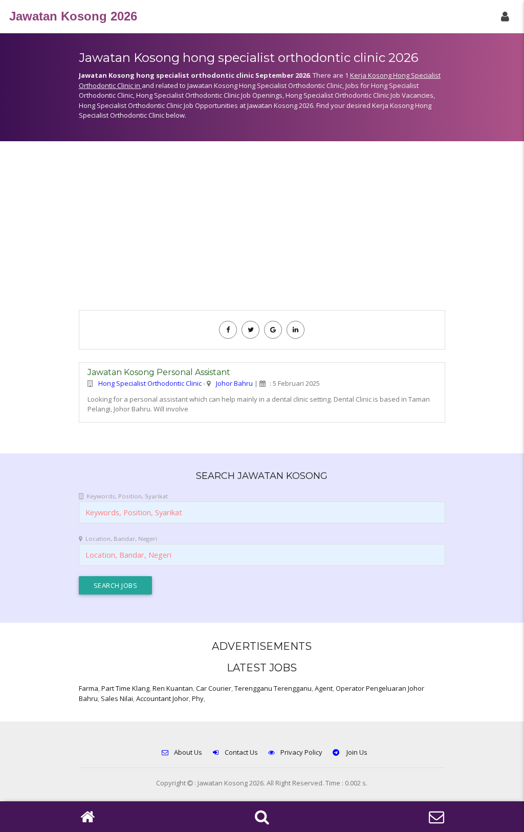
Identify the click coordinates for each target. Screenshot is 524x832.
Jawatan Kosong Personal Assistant (159, 372)
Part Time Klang (125, 688)
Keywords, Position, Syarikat (127, 496)
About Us (188, 752)
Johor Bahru (234, 383)
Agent (324, 688)
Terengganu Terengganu (273, 688)
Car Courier (213, 688)
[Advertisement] (262, 230)
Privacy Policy (301, 752)
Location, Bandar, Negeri (121, 538)
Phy (198, 698)
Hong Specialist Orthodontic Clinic (150, 383)
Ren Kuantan (172, 688)
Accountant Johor (162, 698)
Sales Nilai (117, 698)
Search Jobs (116, 585)
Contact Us (241, 752)
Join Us (356, 752)
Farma (88, 688)
